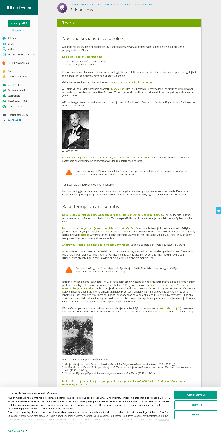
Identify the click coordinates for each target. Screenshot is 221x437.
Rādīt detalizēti (16, 431)
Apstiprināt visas (196, 395)
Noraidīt (196, 414)
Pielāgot (194, 404)
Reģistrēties (19, 30)
